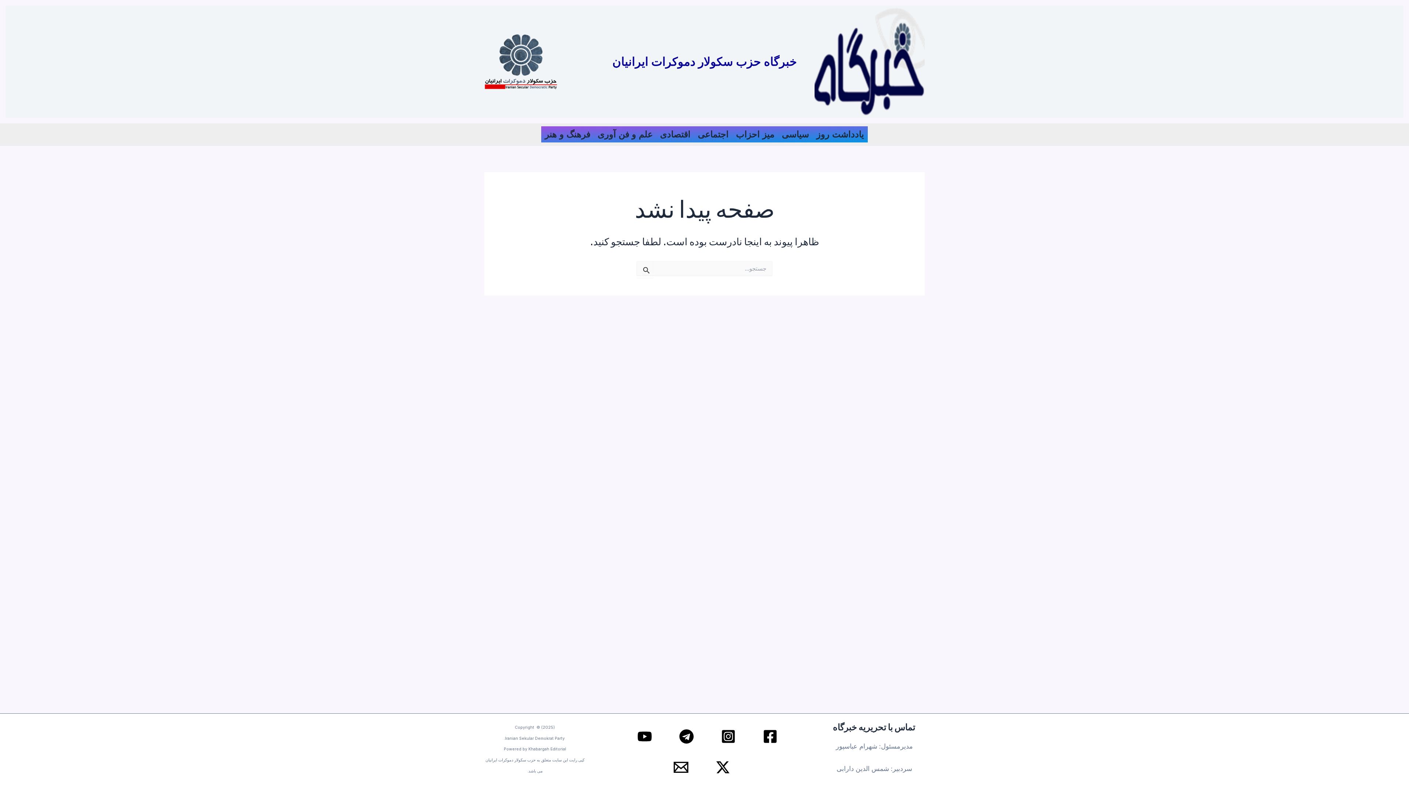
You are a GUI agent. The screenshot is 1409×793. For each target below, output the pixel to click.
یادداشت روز (840, 134)
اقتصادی (675, 134)
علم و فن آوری (625, 134)
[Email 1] (681, 767)
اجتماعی (713, 134)
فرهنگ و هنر (567, 134)
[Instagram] (728, 736)
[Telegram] (686, 736)
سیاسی (795, 134)
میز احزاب (755, 134)
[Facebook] (770, 736)
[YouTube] (644, 736)
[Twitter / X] (722, 767)
